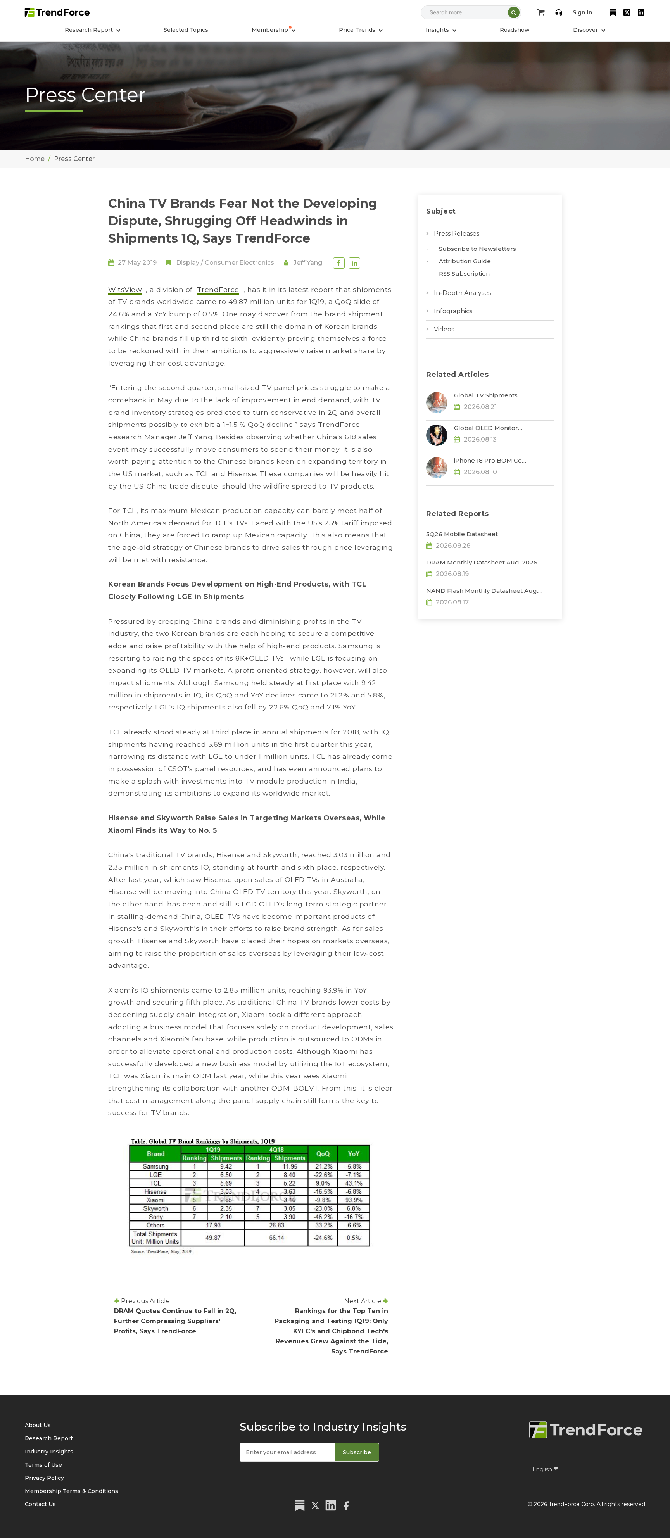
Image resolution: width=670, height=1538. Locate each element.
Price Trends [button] (358, 29)
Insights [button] (438, 29)
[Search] (514, 12)
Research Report (49, 1438)
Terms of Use (43, 1464)
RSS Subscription (464, 273)
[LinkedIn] (641, 12)
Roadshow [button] (515, 29)
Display (187, 262)
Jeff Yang (308, 262)
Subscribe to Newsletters (477, 248)
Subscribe (357, 1452)
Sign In (582, 12)
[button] (274, 29)
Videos (444, 329)
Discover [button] (586, 29)
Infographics (453, 311)
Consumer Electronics (239, 262)
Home (35, 158)
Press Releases (456, 233)
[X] (627, 12)
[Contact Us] (559, 12)
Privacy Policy (44, 1477)
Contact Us (40, 1504)
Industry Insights (49, 1451)
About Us (38, 1425)
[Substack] (613, 12)
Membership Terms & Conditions (71, 1491)
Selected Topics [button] (186, 29)
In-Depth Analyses (462, 293)
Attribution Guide (465, 261)
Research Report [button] (89, 29)
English (543, 1469)
